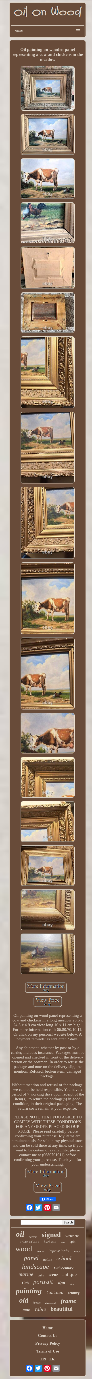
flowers (37, 1302)
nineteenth (50, 1303)
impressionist (58, 1251)
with (72, 1284)
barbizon (50, 1241)
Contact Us (47, 1335)
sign (61, 1282)
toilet (63, 1242)
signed (51, 1234)
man (27, 1309)
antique (70, 1274)
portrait (43, 1281)
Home (47, 1327)
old (23, 1300)
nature (47, 1259)
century (73, 1293)
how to (40, 1251)
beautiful (61, 1309)
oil (20, 1234)
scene (53, 1274)
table (40, 1309)
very (77, 1251)
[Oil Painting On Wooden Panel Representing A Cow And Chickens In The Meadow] (47, 89)
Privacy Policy (47, 1343)
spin (72, 1241)
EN (43, 1359)
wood (23, 1249)
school (63, 1258)
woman (72, 1235)
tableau (54, 1293)
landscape (35, 1266)
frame (68, 1300)
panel (31, 1257)
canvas (33, 1236)
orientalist (29, 1242)
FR (52, 1359)
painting (29, 1291)
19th (25, 1283)
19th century (63, 1268)
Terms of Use (47, 1351)
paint (41, 1275)
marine (26, 1274)
